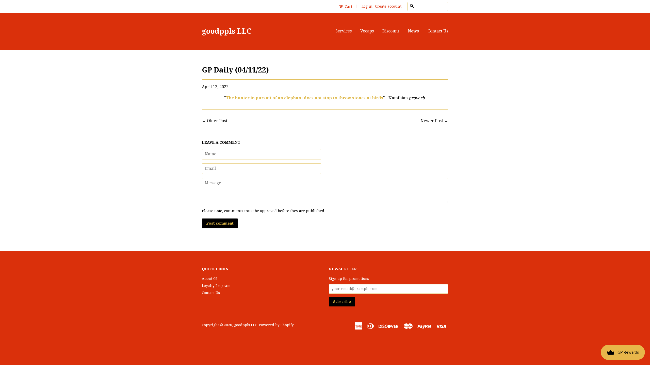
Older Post (217, 120)
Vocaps (367, 31)
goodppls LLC (226, 31)
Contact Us (438, 31)
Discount (390, 31)
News (413, 31)
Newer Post (431, 120)
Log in (367, 6)
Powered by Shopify (276, 325)
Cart (348, 7)
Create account (388, 6)
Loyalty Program (216, 286)
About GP (210, 279)
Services (343, 31)
